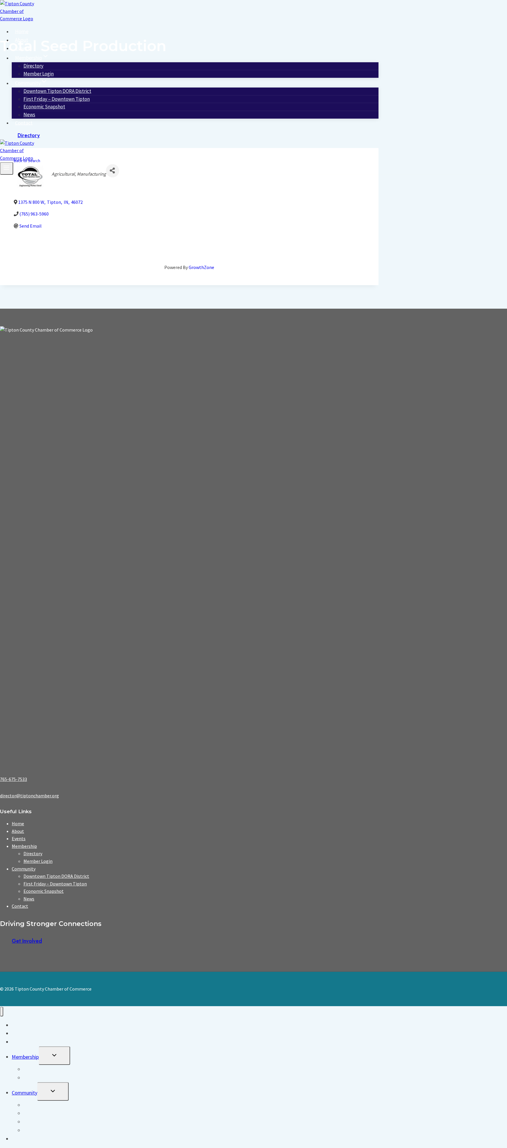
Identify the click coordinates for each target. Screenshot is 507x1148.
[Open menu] (6, 168)
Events (22, 48)
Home (21, 31)
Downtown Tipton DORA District (56, 876)
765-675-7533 (13, 779)
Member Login (38, 73)
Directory (29, 135)
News (29, 114)
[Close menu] (1, 1011)
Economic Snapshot (44, 106)
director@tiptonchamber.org (29, 796)
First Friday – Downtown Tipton (55, 884)
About (21, 39)
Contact (24, 122)
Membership (24, 846)
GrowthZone (201, 267)
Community (24, 869)
